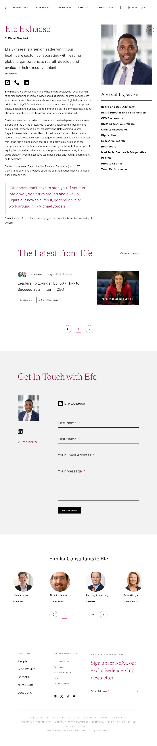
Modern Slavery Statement (71, 722)
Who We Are (26, 669)
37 (92, 614)
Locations (25, 692)
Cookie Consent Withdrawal (91, 718)
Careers (23, 677)
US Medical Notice (103, 722)
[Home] (8, 7)
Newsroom (25, 685)
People (22, 661)
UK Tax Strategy (75, 726)
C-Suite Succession (49, 300)
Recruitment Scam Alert (36, 722)
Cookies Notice (61, 718)
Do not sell (119, 718)
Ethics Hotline (126, 722)
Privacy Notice (39, 718)
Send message (69, 510)
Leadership (26, 300)
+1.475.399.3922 (27, 442)
